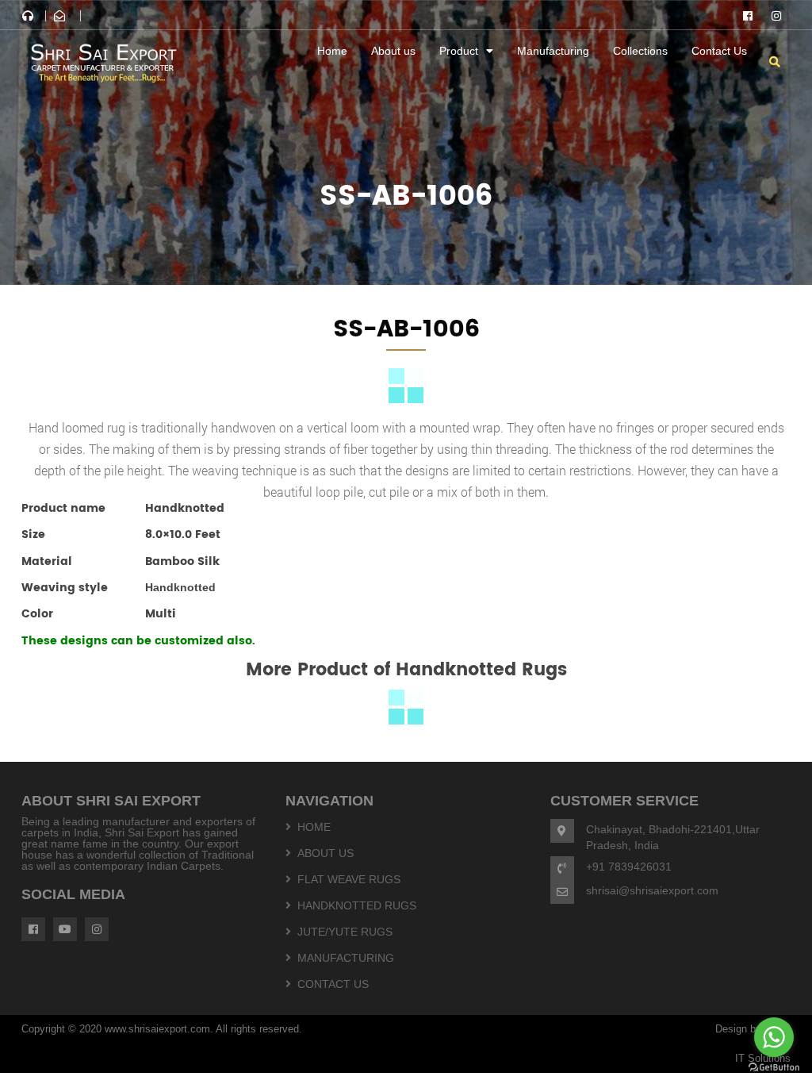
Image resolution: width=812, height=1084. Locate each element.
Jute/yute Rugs (345, 931)
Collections (640, 50)
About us (393, 50)
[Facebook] (747, 16)
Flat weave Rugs (348, 879)
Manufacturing (553, 50)
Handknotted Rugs (356, 905)
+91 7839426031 (629, 866)
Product (458, 50)
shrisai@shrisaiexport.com (652, 890)
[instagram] (776, 16)
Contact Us (719, 50)
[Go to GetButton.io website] (774, 1068)
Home (332, 50)
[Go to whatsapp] (774, 1037)
